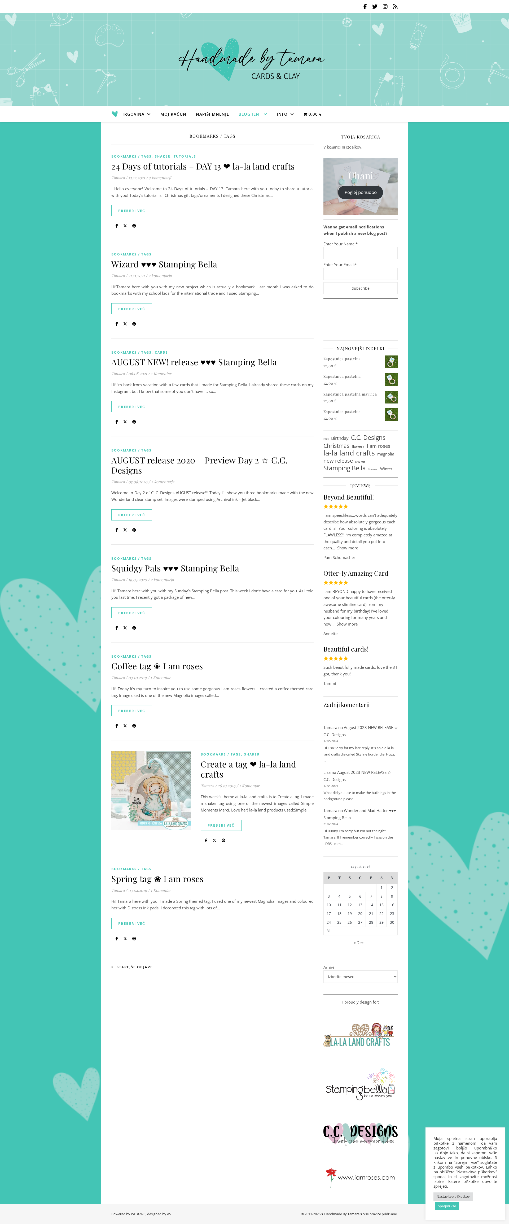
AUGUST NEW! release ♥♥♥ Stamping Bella (194, 361)
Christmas (336, 445)
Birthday (340, 438)
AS (169, 1214)
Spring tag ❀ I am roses (157, 878)
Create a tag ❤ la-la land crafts (248, 769)
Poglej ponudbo (361, 192)
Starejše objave (134, 967)
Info (282, 114)
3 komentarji (160, 177)
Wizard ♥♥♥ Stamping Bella (164, 264)
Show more (347, 547)
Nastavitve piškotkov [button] (453, 1196)
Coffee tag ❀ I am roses (157, 665)
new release (338, 460)
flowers (358, 446)
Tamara (118, 177)
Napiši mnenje (212, 114)
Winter (386, 468)
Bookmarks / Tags (131, 156)
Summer (373, 469)
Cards (161, 352)
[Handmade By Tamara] (254, 60)
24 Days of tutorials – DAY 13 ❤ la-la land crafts (203, 166)
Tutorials (185, 156)
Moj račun (173, 114)
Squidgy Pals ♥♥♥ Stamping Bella (175, 568)
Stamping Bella (344, 468)
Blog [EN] (250, 114)
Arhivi (328, 967)
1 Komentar (161, 373)
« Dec (358, 942)
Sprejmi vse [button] (447, 1206)
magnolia (385, 454)
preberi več (131, 210)
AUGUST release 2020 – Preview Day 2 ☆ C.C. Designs (199, 465)
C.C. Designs (368, 438)
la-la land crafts (349, 453)
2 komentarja (160, 275)
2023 (326, 438)
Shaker (162, 156)
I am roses (378, 446)
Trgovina (133, 114)
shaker (360, 461)
